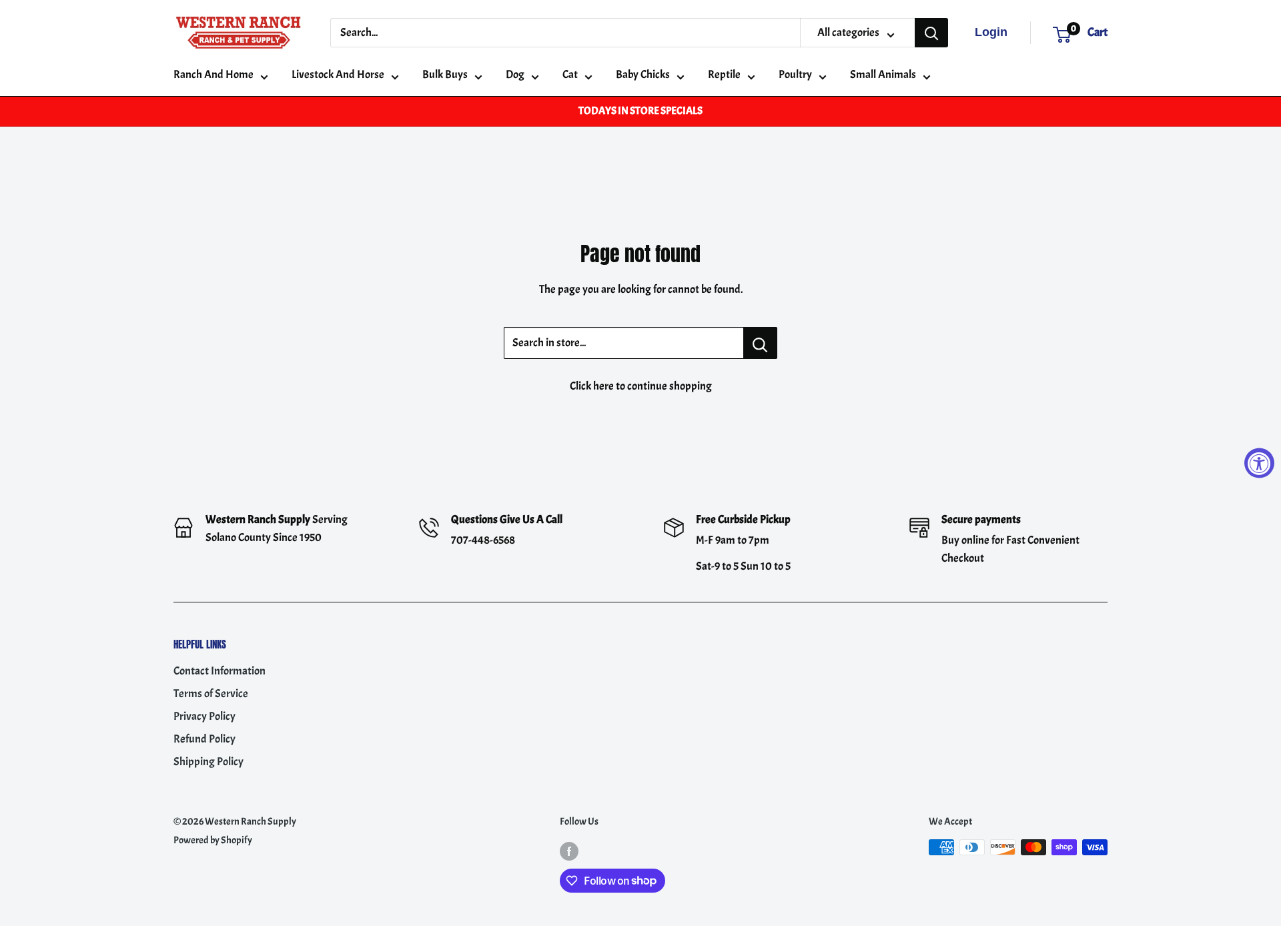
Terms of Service (210, 693)
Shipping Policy (208, 762)
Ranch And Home (213, 74)
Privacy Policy (204, 716)
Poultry (795, 74)
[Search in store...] (760, 343)
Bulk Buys (445, 74)
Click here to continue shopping (641, 386)
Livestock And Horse (338, 74)
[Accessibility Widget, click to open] (1259, 463)
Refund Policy (204, 739)
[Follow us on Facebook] (569, 849)
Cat (570, 74)
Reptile (724, 74)
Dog (515, 74)
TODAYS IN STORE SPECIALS (640, 110)
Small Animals (883, 74)
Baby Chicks (643, 74)
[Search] (931, 32)
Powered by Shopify (212, 840)
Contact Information (219, 671)
